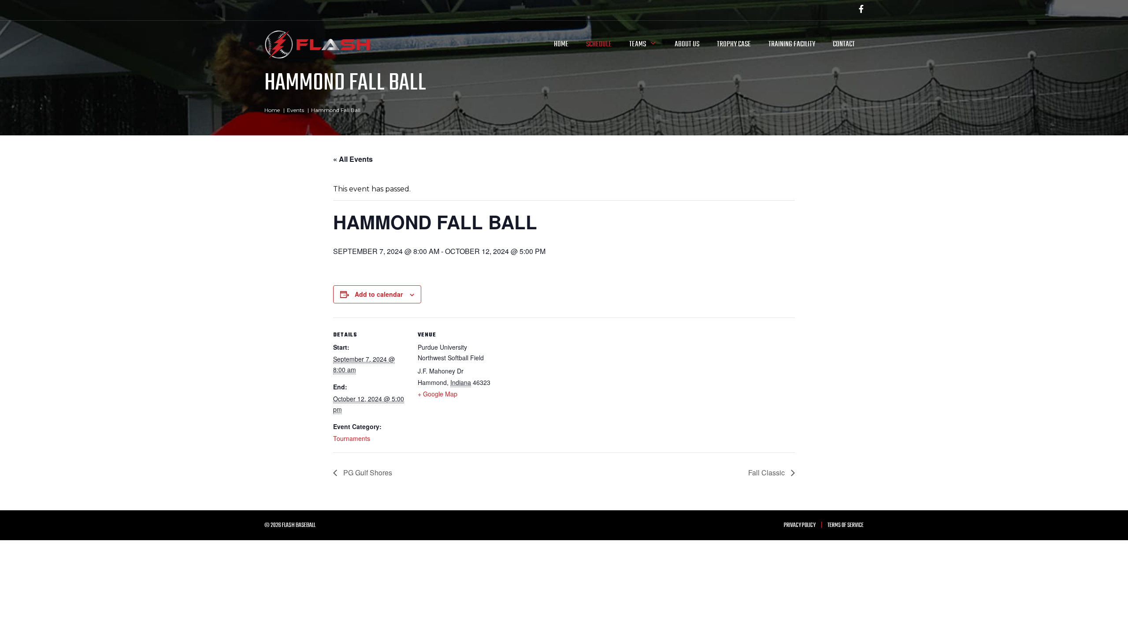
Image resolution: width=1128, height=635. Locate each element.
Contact (844, 44)
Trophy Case (734, 44)
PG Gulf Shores (366, 472)
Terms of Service (845, 525)
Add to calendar (379, 294)
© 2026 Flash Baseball (289, 525)
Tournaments (351, 438)
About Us (687, 44)
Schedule (599, 44)
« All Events (353, 159)
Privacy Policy (800, 525)
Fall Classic (767, 472)
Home (561, 44)
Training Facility (791, 44)
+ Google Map (437, 393)
